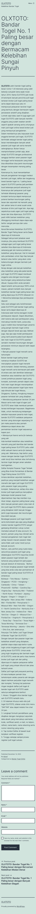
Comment (5, 783)
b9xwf (5, 756)
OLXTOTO (6, 3)
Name (4, 805)
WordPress (21, 906)
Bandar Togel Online (18, 759)
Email (3, 816)
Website (4, 827)
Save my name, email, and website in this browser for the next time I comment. (17, 839)
